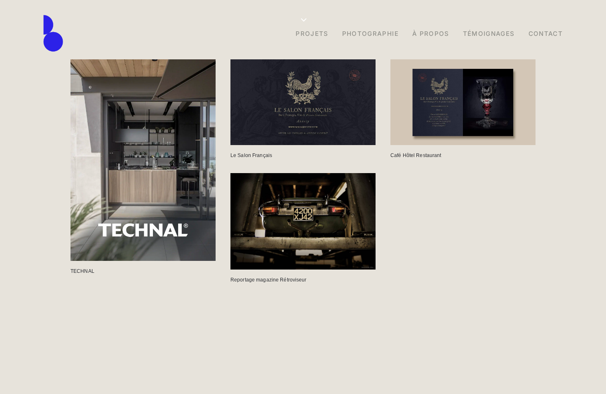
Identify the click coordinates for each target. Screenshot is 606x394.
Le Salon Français (251, 155)
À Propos (430, 34)
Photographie (370, 34)
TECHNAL (82, 271)
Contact (545, 34)
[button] (143, 160)
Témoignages (489, 34)
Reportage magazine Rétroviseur (268, 280)
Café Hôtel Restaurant (416, 155)
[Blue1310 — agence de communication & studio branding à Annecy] (53, 33)
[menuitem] (315, 33)
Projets (312, 34)
